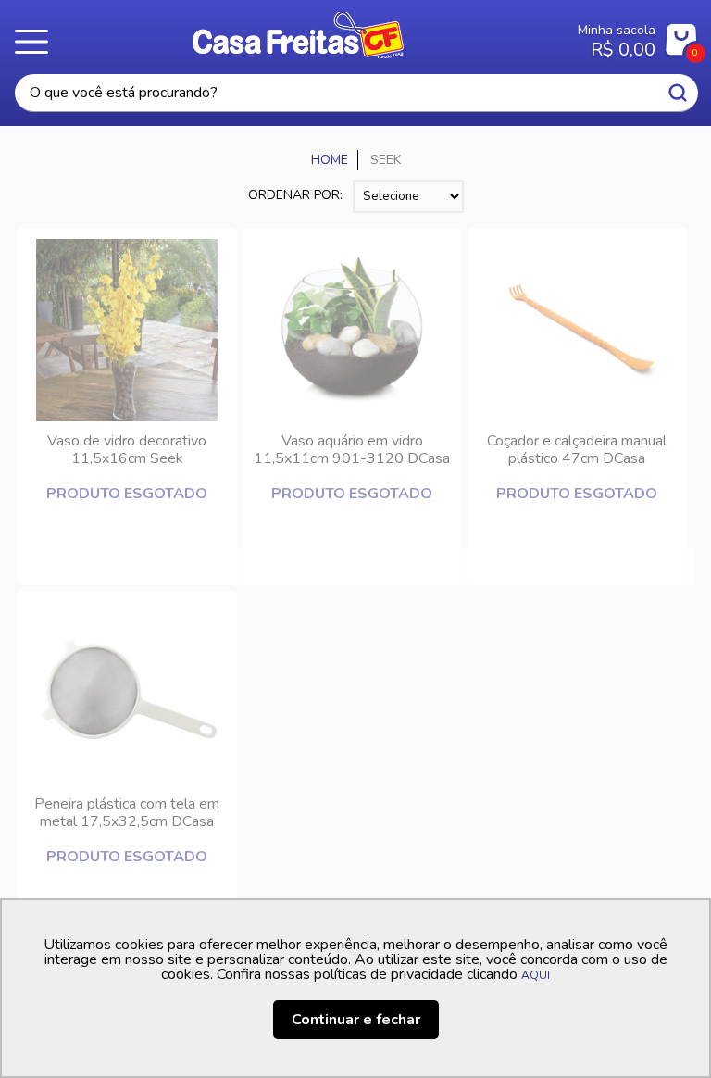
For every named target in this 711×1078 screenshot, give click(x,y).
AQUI (535, 975)
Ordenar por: (295, 195)
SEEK (385, 160)
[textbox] (356, 93)
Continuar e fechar (356, 1019)
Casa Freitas (298, 35)
